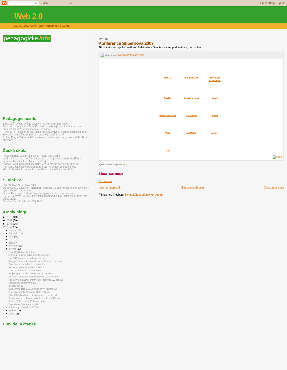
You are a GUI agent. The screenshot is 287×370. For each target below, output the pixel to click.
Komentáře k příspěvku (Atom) (144, 194)
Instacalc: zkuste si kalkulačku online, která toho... (34, 276)
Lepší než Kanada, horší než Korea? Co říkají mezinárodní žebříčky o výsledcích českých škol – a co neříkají (42, 160)
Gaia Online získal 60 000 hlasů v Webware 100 (32, 289)
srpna (12, 242)
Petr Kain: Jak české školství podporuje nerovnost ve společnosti (39, 166)
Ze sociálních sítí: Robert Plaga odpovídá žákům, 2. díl (33, 134)
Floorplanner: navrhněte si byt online (26, 264)
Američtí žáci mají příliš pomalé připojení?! (29, 255)
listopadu (14, 233)
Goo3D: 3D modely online (21, 252)
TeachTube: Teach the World (23, 304)
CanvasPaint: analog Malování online (27, 301)
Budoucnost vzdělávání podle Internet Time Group (34, 298)
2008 (10, 223)
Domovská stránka (192, 187)
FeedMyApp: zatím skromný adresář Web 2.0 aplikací (35, 279)
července (14, 245)
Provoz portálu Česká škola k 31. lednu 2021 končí (32, 155)
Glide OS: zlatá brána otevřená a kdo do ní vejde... (34, 295)
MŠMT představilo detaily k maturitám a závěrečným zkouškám (38, 169)
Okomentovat (105, 181)
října (11, 236)
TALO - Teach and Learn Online (24, 270)
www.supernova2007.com (130, 55)
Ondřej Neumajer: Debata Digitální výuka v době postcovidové (38, 193)
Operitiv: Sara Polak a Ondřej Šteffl (22, 201)
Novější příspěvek (110, 187)
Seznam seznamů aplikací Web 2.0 (26, 267)
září (11, 239)
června (13, 249)
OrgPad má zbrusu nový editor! (20, 185)
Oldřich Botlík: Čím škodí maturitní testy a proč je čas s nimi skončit (40, 164)
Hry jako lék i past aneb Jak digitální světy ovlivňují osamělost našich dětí (44, 131)
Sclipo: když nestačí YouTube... (24, 307)
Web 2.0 (28, 16)
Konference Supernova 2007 (23, 282)
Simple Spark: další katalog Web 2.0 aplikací (30, 273)
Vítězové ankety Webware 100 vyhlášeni (29, 292)
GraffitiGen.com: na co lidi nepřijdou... (27, 258)
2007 (10, 227)
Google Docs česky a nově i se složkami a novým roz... (37, 261)
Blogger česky (15, 286)
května (13, 310)
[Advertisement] (38, 79)
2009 (10, 220)
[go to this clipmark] (102, 55)
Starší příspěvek (274, 187)
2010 (10, 217)
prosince (13, 230)
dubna (12, 313)
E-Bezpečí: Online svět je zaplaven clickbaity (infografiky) (35, 123)
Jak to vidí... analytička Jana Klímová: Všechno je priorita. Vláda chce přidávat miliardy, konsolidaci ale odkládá (42, 127)
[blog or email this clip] (277, 156)
